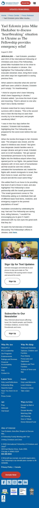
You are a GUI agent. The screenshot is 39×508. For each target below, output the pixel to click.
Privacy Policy (6, 467)
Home (3, 15)
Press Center (13, 15)
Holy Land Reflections (9, 382)
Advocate (4, 408)
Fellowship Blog (7, 385)
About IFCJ (5, 348)
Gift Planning (25, 416)
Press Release (28, 15)
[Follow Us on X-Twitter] (9, 482)
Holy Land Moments (28, 382)
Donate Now (25, 3)
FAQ (3, 370)
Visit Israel (5, 411)
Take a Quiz (25, 391)
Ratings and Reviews (9, 359)
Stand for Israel (6, 388)
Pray (3, 405)
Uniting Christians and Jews (11, 440)
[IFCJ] (10, 3)
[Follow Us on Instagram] (14, 482)
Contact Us (5, 373)
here (15, 232)
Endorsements (6, 356)
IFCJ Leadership (7, 351)
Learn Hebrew (26, 385)
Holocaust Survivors (28, 348)
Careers (4, 367)
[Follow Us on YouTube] (19, 482)
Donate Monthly (26, 410)
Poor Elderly (25, 356)
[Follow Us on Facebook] (3, 482)
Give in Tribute (26, 419)
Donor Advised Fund (28, 422)
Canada (18, 467)
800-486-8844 (6, 454)
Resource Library (27, 388)
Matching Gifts (26, 413)
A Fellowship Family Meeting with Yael (15, 437)
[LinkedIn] (25, 482)
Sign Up (12, 281)
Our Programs (6, 353)
